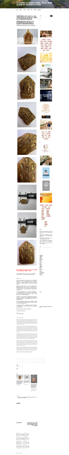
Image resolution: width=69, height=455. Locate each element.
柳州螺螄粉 (46, 224)
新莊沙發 (41, 260)
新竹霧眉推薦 (44, 306)
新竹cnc (41, 273)
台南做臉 (42, 46)
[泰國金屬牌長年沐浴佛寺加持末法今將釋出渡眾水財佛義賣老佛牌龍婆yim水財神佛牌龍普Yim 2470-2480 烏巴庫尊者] (34, 379)
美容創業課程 (46, 46)
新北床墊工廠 (41, 269)
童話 (46, 135)
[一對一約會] (46, 73)
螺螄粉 (44, 50)
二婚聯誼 (49, 135)
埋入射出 (43, 131)
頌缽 (50, 46)
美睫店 (42, 211)
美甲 (40, 268)
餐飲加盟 (45, 41)
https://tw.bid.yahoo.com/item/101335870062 (27, 25)
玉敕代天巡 (47, 50)
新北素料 (41, 271)
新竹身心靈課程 (50, 41)
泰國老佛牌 (41, 266)
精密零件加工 (41, 255)
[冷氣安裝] (46, 173)
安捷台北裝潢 (48, 133)
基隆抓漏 (42, 48)
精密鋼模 (48, 213)
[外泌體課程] (46, 34)
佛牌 (40, 263)
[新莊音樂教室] (46, 160)
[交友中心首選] (46, 148)
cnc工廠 (41, 265)
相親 (40, 270)
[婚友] (46, 108)
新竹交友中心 (41, 274)
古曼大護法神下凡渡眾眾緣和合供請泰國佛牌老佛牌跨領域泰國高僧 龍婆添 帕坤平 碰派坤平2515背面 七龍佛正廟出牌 (19, 382)
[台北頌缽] (46, 185)
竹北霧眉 (28, 9)
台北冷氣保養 (48, 39)
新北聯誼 (46, 221)
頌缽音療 (43, 210)
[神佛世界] (46, 58)
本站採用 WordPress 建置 (19, 453)
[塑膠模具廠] (46, 96)
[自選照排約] (46, 84)
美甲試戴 (50, 48)
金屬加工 (41, 257)
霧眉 (31, 9)
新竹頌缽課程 (43, 39)
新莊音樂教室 (39, 9)
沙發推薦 (48, 210)
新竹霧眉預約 (41, 306)
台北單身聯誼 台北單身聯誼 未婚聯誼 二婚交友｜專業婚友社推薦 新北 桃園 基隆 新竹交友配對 (34, 4)
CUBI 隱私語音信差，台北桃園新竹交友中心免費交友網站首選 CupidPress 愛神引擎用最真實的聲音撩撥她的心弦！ (46, 235)
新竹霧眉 (35, 9)
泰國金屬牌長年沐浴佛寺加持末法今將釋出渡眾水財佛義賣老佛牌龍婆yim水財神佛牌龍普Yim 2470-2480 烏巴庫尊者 (34, 386)
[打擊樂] (46, 65)
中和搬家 (41, 41)
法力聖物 (24, 9)
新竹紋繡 (48, 306)
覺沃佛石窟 (46, 48)
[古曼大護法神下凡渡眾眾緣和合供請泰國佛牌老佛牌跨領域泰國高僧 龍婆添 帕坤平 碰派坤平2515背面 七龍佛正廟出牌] (19, 377)
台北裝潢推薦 (48, 214)
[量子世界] (46, 197)
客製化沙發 (41, 262)
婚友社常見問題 (46, 138)
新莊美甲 (43, 213)
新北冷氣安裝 (41, 259)
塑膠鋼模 (48, 211)
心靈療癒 (49, 131)
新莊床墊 (41, 258)
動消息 (17, 9)
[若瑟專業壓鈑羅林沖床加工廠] (46, 117)
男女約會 (43, 208)
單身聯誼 (43, 135)
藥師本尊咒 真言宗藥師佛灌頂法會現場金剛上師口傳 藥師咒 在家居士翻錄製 (27, 381)
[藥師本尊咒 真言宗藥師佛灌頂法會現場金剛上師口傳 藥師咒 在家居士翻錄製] (27, 377)
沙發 (40, 261)
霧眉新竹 (21, 9)
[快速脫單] (46, 125)
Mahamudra (43, 133)
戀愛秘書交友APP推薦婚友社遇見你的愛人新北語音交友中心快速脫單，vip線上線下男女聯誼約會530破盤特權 (46, 232)
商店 (46, 131)
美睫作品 (43, 214)
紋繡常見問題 (43, 217)
